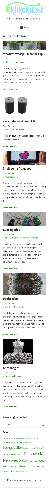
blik (6, 238)
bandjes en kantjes (9, 438)
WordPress (34, 480)
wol (26, 471)
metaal (25, 448)
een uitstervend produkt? (19, 121)
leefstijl (29, 442)
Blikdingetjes (11, 230)
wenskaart (21, 471)
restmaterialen (18, 62)
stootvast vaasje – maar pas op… (24, 54)
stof (27, 466)
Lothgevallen (13, 448)
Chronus (24, 483)
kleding (7, 442)
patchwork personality (13, 454)
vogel (15, 471)
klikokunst (13, 238)
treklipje (35, 238)
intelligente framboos (17, 169)
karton (36, 438)
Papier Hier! (10, 299)
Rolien (11, 59)
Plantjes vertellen (30, 461)
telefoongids (11, 368)
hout (31, 438)
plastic (8, 62)
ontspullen (31, 448)
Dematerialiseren (24, 438)
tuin (11, 471)
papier (8, 307)
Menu (26, 27)
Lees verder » (10, 89)
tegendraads (38, 466)
